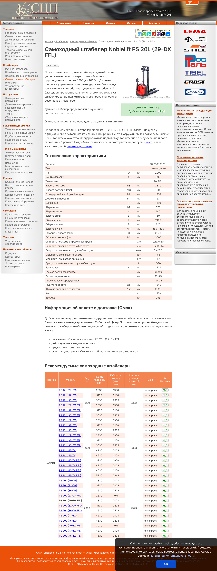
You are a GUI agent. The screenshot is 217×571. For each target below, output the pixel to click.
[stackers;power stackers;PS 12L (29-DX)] (165, 390)
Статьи (110, 23)
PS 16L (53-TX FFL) (70, 475)
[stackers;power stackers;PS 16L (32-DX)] (165, 425)
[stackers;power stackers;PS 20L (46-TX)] (165, 520)
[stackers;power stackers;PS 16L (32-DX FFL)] (165, 440)
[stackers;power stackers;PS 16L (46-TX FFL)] (165, 470)
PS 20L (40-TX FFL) (70, 525)
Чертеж (52, 65)
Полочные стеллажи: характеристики (190, 159)
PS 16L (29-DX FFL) (70, 435)
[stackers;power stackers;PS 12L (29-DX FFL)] (165, 405)
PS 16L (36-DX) (68, 430)
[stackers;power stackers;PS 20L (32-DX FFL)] (165, 505)
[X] (163, 34)
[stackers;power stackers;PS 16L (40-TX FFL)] (165, 460)
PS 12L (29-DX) (68, 390)
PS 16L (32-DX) (68, 425)
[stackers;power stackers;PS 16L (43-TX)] (165, 450)
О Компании (63, 23)
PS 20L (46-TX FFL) (70, 535)
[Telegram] (140, 34)
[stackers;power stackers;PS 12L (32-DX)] (165, 395)
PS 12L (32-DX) (68, 395)
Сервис (131, 23)
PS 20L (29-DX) (68, 480)
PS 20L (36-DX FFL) (70, 510)
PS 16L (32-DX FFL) (70, 440)
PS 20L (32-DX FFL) (70, 505)
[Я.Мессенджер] (149, 34)
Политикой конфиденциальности (172, 555)
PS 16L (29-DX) (68, 420)
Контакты (155, 23)
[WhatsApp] (144, 34)
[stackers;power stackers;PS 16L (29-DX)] (165, 420)
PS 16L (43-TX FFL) (70, 465)
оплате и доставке (79, 146)
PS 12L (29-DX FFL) (70, 405)
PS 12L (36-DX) (68, 400)
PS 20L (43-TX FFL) (70, 530)
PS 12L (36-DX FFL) (70, 415)
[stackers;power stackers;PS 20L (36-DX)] (165, 490)
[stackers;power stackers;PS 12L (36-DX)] (165, 400)
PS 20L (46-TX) (68, 520)
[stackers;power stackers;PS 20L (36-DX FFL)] (165, 510)
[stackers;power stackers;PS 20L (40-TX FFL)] (165, 525)
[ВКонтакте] (168, 34)
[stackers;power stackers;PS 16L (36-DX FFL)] (165, 445)
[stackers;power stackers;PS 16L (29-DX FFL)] (165, 435)
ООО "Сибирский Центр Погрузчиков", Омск (97, 564)
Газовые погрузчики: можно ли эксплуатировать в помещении (194, 204)
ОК (166, 564)
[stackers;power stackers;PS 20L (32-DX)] (165, 485)
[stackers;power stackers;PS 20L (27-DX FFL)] (165, 495)
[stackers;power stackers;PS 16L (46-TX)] (165, 455)
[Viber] (159, 34)
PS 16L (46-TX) (67, 455)
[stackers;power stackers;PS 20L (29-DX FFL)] (161, 111)
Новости (88, 23)
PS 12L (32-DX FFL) (70, 410)
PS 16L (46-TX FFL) (70, 470)
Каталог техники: (13, 23)
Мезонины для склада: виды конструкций (194, 112)
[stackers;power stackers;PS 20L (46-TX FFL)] (165, 535)
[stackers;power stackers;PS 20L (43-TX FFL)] (165, 530)
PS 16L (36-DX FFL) (70, 445)
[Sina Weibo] (154, 34)
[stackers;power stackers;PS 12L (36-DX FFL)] (165, 415)
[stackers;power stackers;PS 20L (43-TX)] (165, 515)
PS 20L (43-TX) (68, 515)
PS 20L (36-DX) (68, 490)
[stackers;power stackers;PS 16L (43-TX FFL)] (165, 465)
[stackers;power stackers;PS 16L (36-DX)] (165, 430)
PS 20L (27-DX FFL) (70, 495)
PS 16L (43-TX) (67, 450)
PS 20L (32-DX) (68, 485)
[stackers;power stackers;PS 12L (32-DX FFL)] (165, 410)
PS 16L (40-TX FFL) (70, 460)
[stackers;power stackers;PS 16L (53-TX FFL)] (165, 475)
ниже (148, 142)
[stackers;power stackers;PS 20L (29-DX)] (165, 480)
